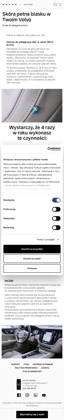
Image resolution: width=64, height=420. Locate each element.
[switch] (56, 209)
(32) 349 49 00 (29, 388)
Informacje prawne (43, 364)
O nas (26, 364)
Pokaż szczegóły (46, 239)
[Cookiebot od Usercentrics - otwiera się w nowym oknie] (48, 149)
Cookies (45, 368)
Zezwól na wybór (32, 258)
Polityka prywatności (26, 368)
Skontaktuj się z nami (32, 414)
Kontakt (15, 364)
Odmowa (32, 268)
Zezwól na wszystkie (32, 249)
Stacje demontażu (32, 371)
